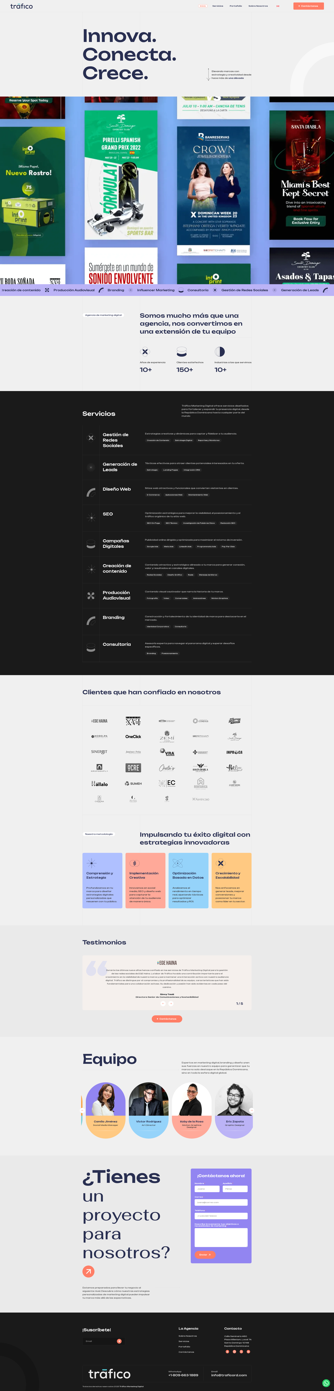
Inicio (203, 6)
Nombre (200, 1183)
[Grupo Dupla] (99, 767)
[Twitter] (241, 1351)
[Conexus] (200, 720)
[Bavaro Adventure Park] (234, 720)
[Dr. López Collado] (133, 799)
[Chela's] (167, 767)
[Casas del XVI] (133, 720)
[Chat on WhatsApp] (326, 1383)
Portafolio (236, 6)
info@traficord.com (229, 1375)
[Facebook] (227, 1351)
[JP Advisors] (133, 752)
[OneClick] (133, 736)
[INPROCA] (234, 752)
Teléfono (200, 1210)
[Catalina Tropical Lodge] (99, 799)
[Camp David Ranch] (234, 783)
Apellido (228, 1183)
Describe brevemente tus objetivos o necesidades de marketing (217, 1225)
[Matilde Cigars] (167, 799)
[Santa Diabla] (200, 767)
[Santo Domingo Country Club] (234, 736)
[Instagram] (234, 1351)
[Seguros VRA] (167, 752)
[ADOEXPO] (200, 752)
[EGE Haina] (99, 720)
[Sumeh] (133, 783)
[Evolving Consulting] (167, 783)
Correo (199, 1197)
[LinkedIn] (248, 1351)
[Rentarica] (200, 783)
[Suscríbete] (119, 1341)
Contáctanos (309, 6)
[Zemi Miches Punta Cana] (167, 736)
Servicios (217, 6)
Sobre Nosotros (258, 6)
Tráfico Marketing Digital (132, 1386)
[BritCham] (200, 736)
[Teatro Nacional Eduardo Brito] (167, 720)
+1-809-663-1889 (183, 1375)
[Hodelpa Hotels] (99, 736)
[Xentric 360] (200, 799)
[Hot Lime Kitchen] (234, 767)
